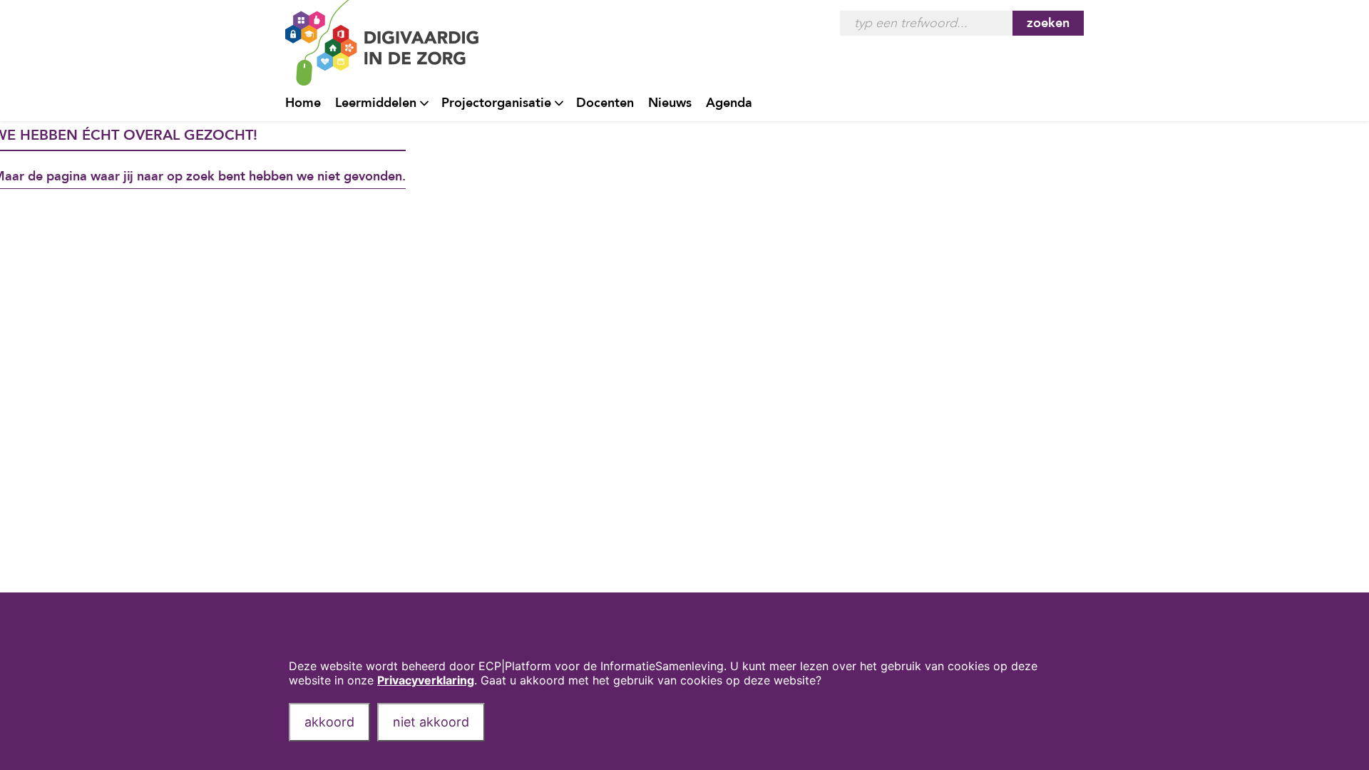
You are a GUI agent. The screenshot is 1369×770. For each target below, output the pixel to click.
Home (303, 103)
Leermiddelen (375, 103)
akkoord (329, 721)
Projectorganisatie (496, 103)
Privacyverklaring (425, 680)
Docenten (605, 103)
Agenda (729, 103)
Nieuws (670, 103)
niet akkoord (431, 721)
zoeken (1048, 23)
